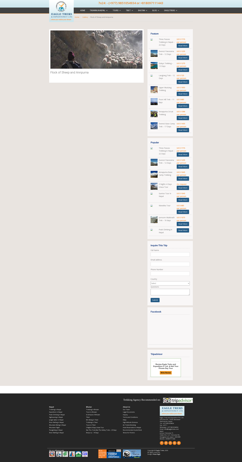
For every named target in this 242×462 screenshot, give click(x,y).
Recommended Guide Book (132, 430)
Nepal (51, 407)
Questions (155, 287)
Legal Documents (129, 412)
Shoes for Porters (129, 433)
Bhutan (141, 10)
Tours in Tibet (91, 425)
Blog (154, 10)
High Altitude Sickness (130, 422)
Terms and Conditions (130, 417)
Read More (182, 45)
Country (154, 279)
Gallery (85, 17)
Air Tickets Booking (129, 425)
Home (82, 10)
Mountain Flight (54, 427)
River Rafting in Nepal (56, 422)
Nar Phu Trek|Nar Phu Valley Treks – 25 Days (101, 430)
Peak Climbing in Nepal (57, 415)
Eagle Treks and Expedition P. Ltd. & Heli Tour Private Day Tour (165, 366)
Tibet (128, 10)
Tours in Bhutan (91, 412)
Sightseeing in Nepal (56, 417)
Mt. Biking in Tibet (92, 420)
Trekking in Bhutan (92, 409)
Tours (115, 10)
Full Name (155, 250)
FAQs (124, 420)
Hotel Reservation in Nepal (132, 427)
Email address (156, 260)
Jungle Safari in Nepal (56, 420)
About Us (126, 407)
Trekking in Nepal (97, 10)
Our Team (126, 409)
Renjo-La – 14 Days (92, 433)
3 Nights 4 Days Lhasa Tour (95, 427)
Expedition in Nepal (55, 412)
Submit (155, 300)
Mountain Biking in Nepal (57, 425)
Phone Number (157, 269)
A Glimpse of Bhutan (93, 415)
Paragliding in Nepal (56, 430)
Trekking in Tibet (92, 422)
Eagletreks (169, 10)
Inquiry (125, 415)
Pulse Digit (156, 454)
